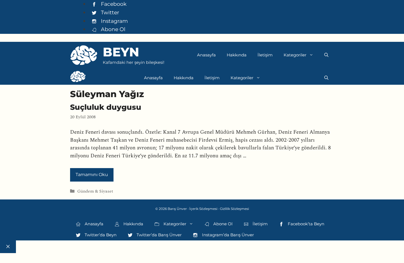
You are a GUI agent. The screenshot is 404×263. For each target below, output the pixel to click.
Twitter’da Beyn (100, 234)
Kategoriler (295, 54)
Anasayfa (206, 54)
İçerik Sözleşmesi (203, 209)
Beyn (121, 51)
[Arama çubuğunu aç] (326, 55)
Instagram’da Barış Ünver (227, 234)
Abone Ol (112, 29)
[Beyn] (78, 78)
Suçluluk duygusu (105, 107)
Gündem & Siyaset (95, 191)
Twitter (109, 12)
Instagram (113, 21)
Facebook (112, 4)
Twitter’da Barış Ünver (158, 234)
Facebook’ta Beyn (305, 223)
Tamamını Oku (92, 174)
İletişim (265, 54)
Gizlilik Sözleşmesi (234, 209)
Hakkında (237, 54)
